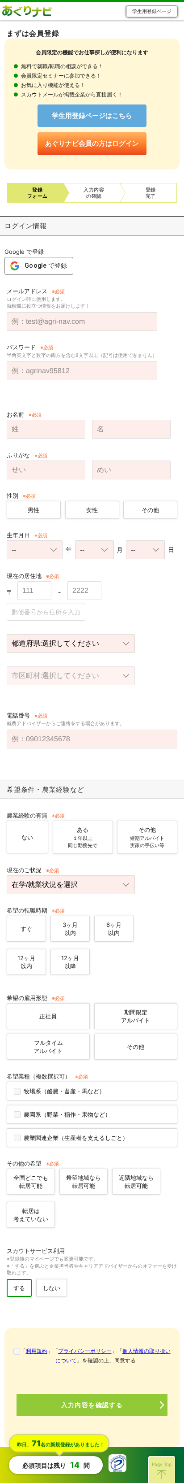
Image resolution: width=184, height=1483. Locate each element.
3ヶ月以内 (70, 928)
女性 (92, 509)
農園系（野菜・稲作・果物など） (67, 1114)
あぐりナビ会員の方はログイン (92, 143)
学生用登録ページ (151, 11)
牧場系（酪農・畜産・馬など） (64, 1091)
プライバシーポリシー (85, 1351)
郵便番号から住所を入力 (46, 612)
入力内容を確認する (92, 1405)
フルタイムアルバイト (48, 1046)
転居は (30, 1214)
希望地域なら (83, 1181)
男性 (33, 509)
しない (51, 1288)
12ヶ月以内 (26, 962)
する (19, 1288)
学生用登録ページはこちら (92, 115)
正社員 (48, 1016)
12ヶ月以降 (70, 962)
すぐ (26, 928)
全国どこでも (30, 1181)
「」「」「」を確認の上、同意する (96, 1356)
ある (82, 837)
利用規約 (36, 1351)
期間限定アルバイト (135, 1016)
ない (27, 837)
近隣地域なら (136, 1181)
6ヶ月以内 (113, 928)
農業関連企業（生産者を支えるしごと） (76, 1137)
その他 (150, 509)
